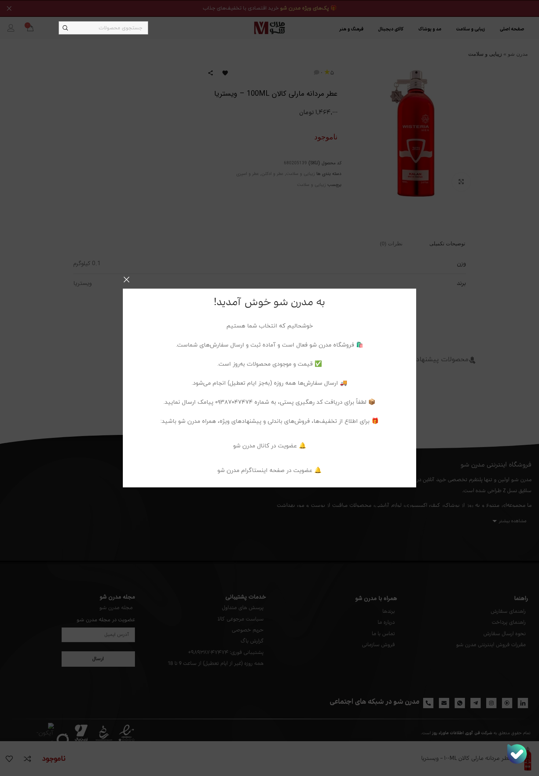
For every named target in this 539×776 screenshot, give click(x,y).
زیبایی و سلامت (470, 29)
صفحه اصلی (512, 29)
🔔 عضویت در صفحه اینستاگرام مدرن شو (269, 470)
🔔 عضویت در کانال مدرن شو (269, 446)
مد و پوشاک (429, 29)
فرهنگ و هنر (351, 29)
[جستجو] (65, 27)
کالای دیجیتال (391, 29)
